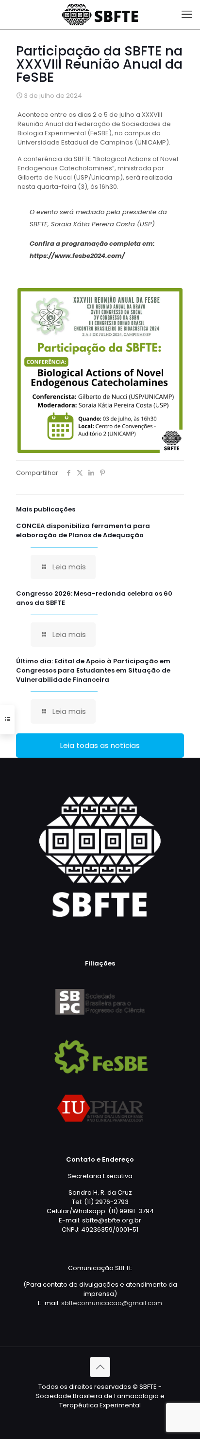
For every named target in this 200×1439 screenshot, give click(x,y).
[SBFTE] (100, 14)
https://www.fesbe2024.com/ (77, 255)
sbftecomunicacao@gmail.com (111, 1303)
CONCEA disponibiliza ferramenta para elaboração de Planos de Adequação (83, 530)
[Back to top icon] (100, 1367)
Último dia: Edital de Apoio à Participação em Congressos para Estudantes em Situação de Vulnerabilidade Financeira (93, 670)
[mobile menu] (187, 14)
